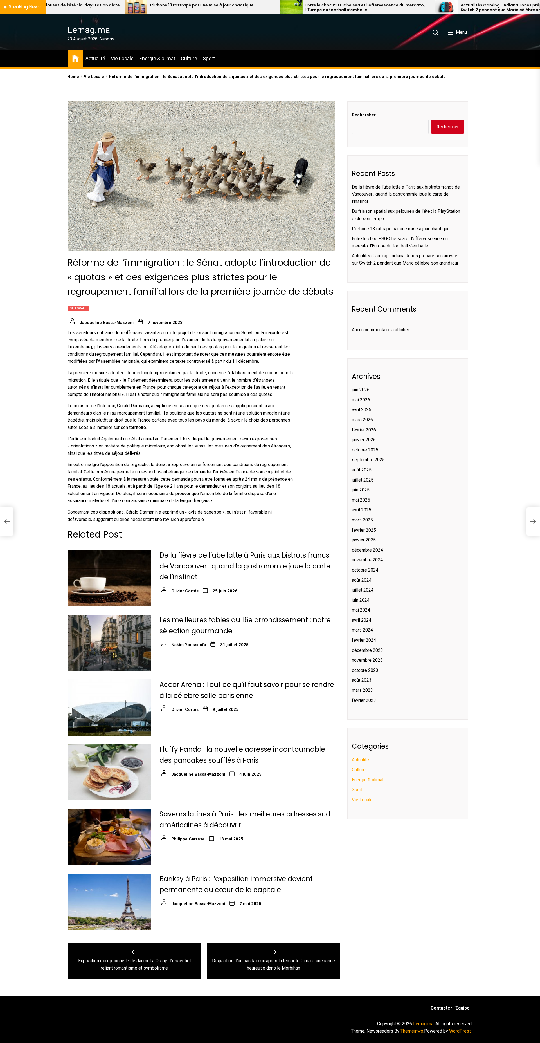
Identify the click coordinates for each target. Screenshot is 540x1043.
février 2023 (364, 700)
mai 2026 (361, 399)
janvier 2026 (364, 439)
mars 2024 (362, 630)
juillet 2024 (363, 590)
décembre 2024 (367, 550)
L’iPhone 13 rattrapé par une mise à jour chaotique (106, 5)
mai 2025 (361, 500)
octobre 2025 (365, 450)
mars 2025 (362, 520)
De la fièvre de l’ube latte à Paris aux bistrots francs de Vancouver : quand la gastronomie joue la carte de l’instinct (244, 565)
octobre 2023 (365, 670)
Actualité (95, 58)
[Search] (435, 32)
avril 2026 (361, 409)
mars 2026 (362, 419)
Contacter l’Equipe (450, 1008)
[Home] (75, 57)
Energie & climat (157, 58)
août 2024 (362, 580)
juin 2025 (361, 490)
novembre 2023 (367, 660)
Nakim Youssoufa (188, 644)
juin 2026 (361, 389)
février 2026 (364, 430)
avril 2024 (361, 620)
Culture (189, 58)
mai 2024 (361, 610)
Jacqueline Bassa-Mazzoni (107, 322)
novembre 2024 (367, 560)
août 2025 (362, 470)
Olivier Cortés (185, 591)
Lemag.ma (89, 29)
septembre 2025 (368, 459)
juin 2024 (361, 600)
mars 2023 (362, 690)
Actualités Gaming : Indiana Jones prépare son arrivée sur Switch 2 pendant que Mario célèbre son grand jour (425, 7)
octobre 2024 (365, 570)
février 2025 (364, 529)
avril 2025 (361, 509)
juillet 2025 (363, 479)
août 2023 (362, 680)
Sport (209, 58)
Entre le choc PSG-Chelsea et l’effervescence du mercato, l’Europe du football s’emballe (269, 7)
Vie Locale (122, 58)
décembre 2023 (367, 650)
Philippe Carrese (188, 838)
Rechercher (364, 114)
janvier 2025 (364, 540)
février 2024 (364, 640)
